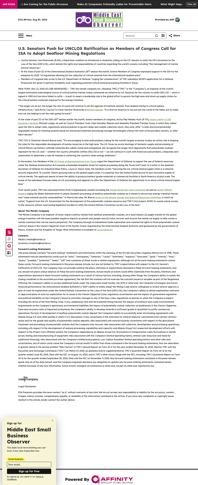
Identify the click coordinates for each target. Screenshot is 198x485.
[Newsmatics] (9, 252)
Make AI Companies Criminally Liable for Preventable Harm (114, 4)
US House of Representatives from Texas (75, 161)
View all (191, 4)
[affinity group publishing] (9, 245)
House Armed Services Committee (128, 190)
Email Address (15, 459)
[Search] (156, 36)
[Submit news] (9, 232)
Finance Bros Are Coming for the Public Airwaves (37, 4)
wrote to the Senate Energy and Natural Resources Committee (128, 197)
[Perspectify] (9, 239)
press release (96, 109)
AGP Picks (9, 4)
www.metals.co (104, 229)
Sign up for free (29, 471)
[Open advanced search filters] (163, 36)
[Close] (52, 420)
